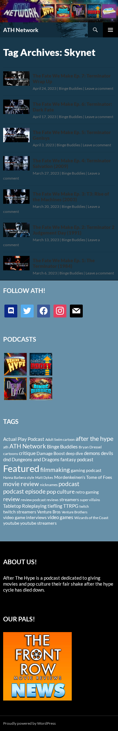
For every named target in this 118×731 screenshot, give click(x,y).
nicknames (49, 484)
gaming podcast (86, 470)
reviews (53, 500)
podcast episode (24, 491)
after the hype (94, 438)
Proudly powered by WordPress (29, 723)
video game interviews (25, 517)
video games (60, 517)
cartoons (10, 453)
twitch (84, 506)
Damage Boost (51, 453)
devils (107, 453)
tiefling (55, 506)
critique (27, 453)
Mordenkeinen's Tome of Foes (83, 477)
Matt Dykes (44, 477)
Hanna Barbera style (18, 477)
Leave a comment (99, 88)
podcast (69, 483)
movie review (21, 483)
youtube (11, 523)
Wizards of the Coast (91, 518)
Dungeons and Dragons (35, 459)
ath (5, 447)
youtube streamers (38, 523)
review (11, 498)
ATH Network (20, 29)
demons (92, 453)
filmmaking (55, 469)
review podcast (33, 499)
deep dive (74, 453)
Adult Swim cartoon (60, 439)
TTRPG (70, 506)
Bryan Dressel (90, 447)
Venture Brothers (74, 512)
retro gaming (87, 492)
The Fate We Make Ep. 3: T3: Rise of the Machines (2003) (71, 196)
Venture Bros (49, 511)
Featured (21, 468)
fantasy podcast (76, 459)
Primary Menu (110, 29)
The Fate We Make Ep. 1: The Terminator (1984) (64, 263)
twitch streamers (19, 511)
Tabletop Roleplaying (25, 506)
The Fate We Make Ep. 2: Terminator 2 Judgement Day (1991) (74, 230)
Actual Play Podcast (23, 439)
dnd (7, 459)
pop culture (61, 491)
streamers (69, 499)
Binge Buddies (70, 88)
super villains (90, 500)
